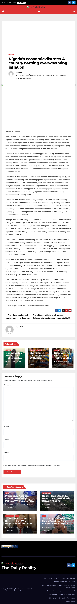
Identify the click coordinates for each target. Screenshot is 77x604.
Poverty (29, 78)
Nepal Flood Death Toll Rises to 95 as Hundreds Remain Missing (56, 498)
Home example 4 (70, 591)
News (7, 493)
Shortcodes (71, 594)
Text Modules (71, 598)
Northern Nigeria (21, 78)
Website (6, 453)
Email (6, 440)
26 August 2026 (13, 361)
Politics (39, 350)
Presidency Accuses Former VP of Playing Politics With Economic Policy (18, 499)
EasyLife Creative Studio (16, 591)
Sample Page (53, 594)
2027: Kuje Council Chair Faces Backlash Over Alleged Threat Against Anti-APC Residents (56, 522)
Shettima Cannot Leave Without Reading (38, 357)
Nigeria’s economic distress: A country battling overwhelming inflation (38, 63)
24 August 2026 (37, 361)
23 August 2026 (61, 361)
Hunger (33, 75)
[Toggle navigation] (39, 11)
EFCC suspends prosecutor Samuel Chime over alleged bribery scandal (58, 586)
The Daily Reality (19, 567)
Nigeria (63, 75)
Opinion (11, 54)
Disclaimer (72, 581)
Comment (7, 385)
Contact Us (63, 581)
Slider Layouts (53, 598)
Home (45, 578)
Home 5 (49, 591)
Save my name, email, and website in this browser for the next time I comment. (32, 466)
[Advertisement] (38, 35)
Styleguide (62, 598)
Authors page (65, 578)
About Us (56, 578)
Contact (72, 578)
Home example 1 (58, 591)
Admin (20, 72)
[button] (74, 11)
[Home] (3, 11)
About (50, 578)
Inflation (39, 75)
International (47, 493)
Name (6, 427)
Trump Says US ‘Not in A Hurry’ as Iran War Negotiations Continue (19, 521)
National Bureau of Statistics (52, 75)
